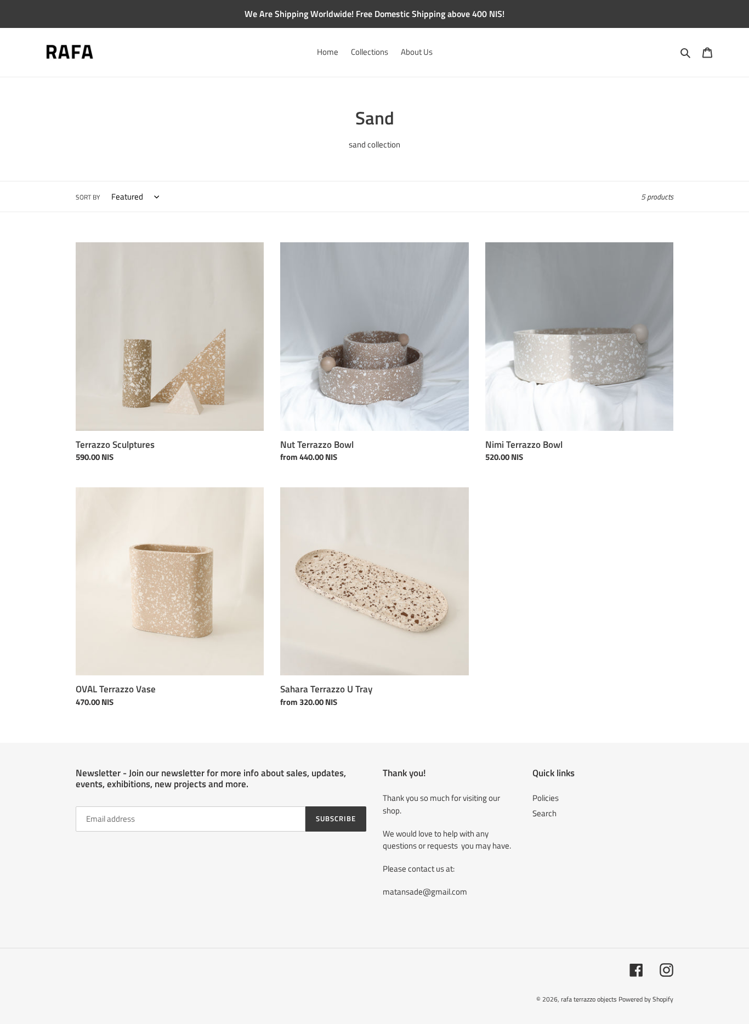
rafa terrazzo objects (589, 999)
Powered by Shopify (646, 999)
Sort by (88, 197)
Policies (545, 798)
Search (544, 813)
